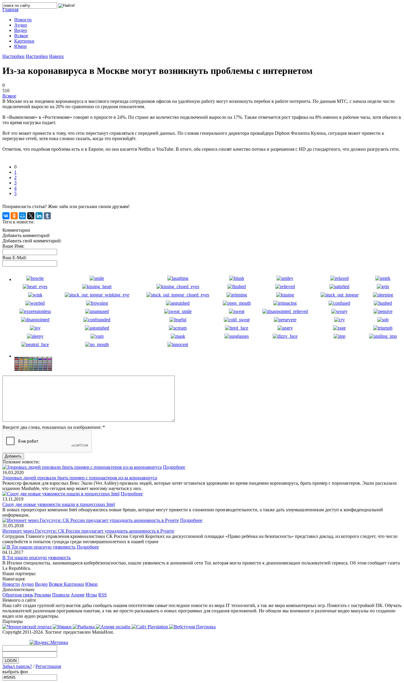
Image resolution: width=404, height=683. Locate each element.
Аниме (78, 594)
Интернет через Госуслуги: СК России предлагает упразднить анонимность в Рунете (88, 530)
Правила (61, 594)
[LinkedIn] (39, 215)
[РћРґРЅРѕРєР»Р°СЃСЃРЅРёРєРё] (14, 215)
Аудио (27, 584)
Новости (11, 584)
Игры (91, 594)
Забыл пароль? (17, 666)
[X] (30, 215)
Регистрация (48, 666)
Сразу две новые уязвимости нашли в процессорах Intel (58, 504)
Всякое (9, 95)
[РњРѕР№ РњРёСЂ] (22, 215)
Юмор (91, 584)
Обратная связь (17, 594)
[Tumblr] (47, 215)
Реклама (42, 594)
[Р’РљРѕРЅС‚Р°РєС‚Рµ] (5, 215)
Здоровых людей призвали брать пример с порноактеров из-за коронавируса (79, 477)
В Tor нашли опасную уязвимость (36, 557)
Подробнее (174, 467)
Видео (41, 584)
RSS (102, 594)
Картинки (74, 584)
